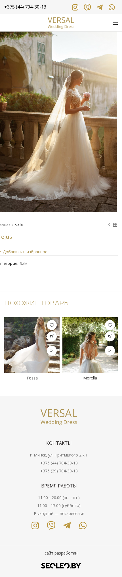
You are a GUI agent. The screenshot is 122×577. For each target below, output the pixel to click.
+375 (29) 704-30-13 (59, 471)
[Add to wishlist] (52, 325)
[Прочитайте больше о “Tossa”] (52, 336)
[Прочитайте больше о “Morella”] (110, 336)
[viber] (87, 7)
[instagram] (75, 7)
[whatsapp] (111, 7)
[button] (52, 351)
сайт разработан (61, 553)
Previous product (109, 225)
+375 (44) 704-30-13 (59, 463)
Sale (19, 224)
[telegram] (99, 7)
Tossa (32, 378)
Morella (90, 378)
